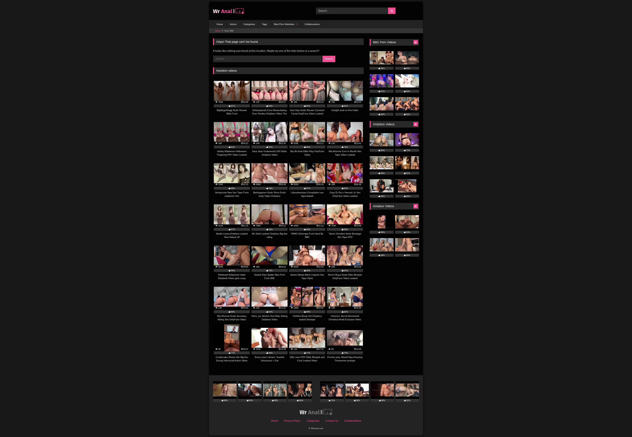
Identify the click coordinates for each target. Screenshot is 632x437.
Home (220, 24)
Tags (264, 24)
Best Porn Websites (284, 24)
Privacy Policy (292, 420)
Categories (249, 24)
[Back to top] (621, 427)
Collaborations (312, 24)
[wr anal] (228, 11)
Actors (233, 24)
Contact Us (331, 420)
